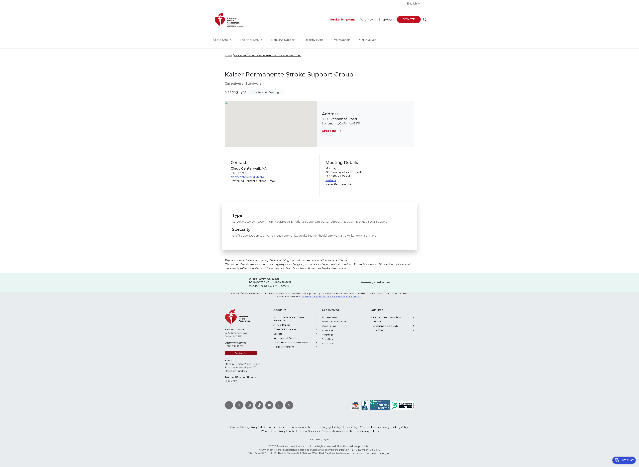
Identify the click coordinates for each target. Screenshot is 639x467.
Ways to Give (329, 326)
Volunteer (327, 334)
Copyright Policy (331, 427)
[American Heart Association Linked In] (279, 405)
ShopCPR (327, 343)
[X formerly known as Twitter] (239, 405)
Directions (329, 130)
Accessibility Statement (306, 427)
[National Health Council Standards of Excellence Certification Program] (355, 405)
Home (228, 55)
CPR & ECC (377, 321)
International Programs (286, 338)
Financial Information (285, 329)
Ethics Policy (350, 427)
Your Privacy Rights (319, 439)
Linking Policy (400, 427)
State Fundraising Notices (364, 431)
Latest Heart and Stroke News (290, 342)
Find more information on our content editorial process (331, 296)
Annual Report (281, 325)
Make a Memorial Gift (334, 321)
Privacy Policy (249, 427)
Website (330, 180)
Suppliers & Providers (334, 431)
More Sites (377, 330)
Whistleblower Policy (273, 431)
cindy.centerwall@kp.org (247, 177)
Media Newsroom (283, 346)
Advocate (327, 330)
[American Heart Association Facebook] (229, 405)
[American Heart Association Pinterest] (289, 405)
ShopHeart (328, 339)
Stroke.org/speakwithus (375, 282)
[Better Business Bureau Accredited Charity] (364, 405)
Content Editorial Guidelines (304, 431)
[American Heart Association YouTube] (269, 405)
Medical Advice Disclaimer (275, 427)
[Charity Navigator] (380, 405)
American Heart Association (386, 317)
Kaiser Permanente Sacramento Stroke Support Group (267, 55)
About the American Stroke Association (289, 319)
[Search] (425, 20)
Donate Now (329, 317)
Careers (277, 333)
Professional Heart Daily (384, 326)
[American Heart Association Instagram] (249, 405)
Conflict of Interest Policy (375, 427)
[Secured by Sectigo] (402, 405)
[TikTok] (259, 405)
